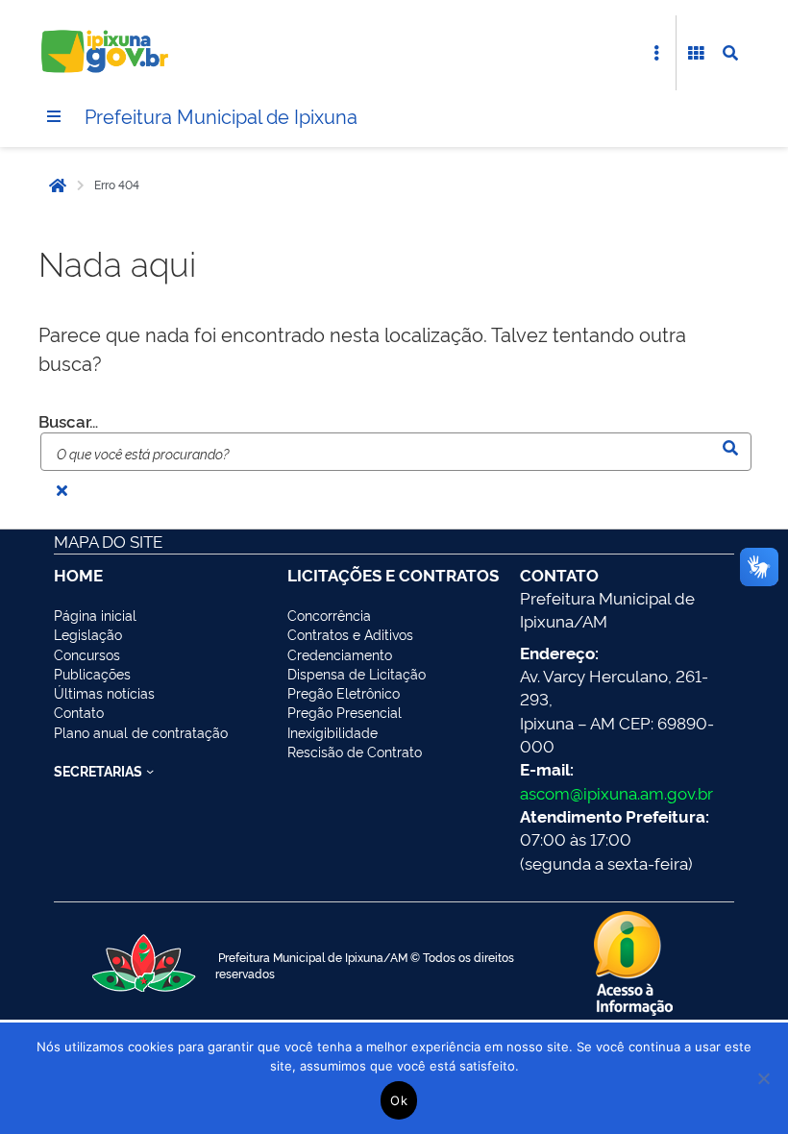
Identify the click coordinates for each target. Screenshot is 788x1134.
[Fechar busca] (61, 490)
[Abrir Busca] (730, 53)
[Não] (764, 1078)
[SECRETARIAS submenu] (150, 771)
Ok (398, 1100)
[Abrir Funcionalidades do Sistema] (695, 52)
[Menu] (53, 116)
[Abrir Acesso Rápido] (656, 52)
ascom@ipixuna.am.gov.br (616, 792)
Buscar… (68, 420)
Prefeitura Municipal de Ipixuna (221, 115)
